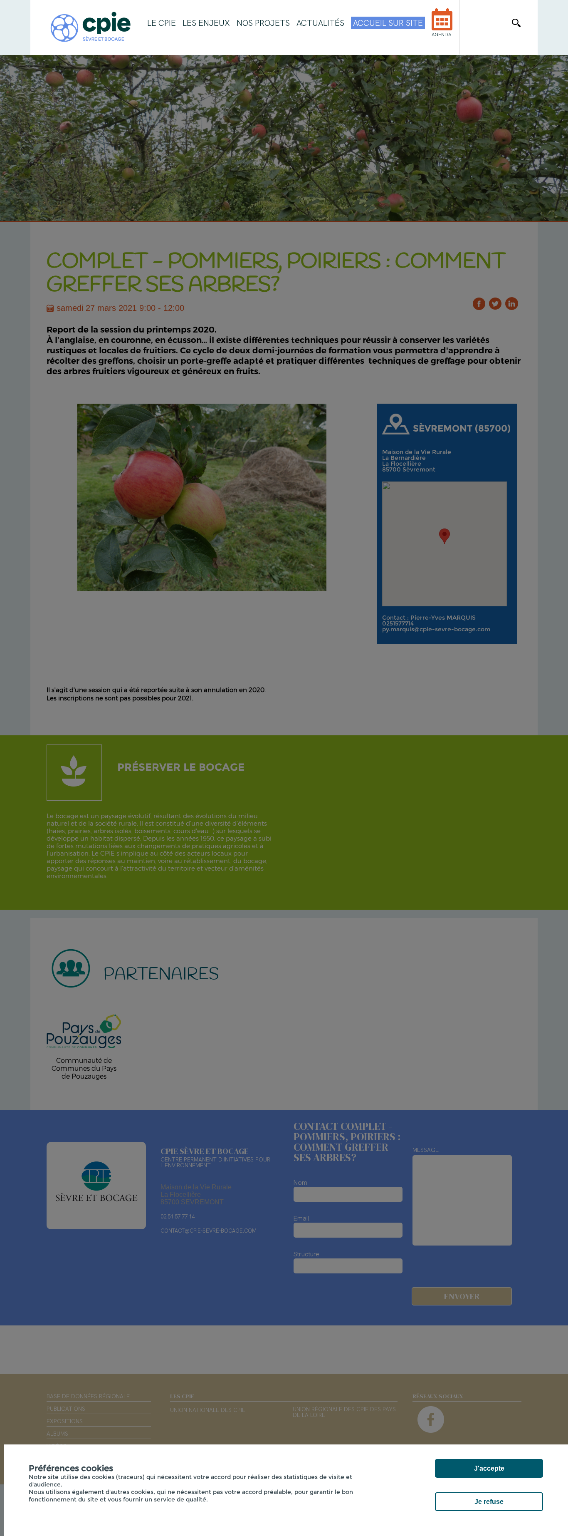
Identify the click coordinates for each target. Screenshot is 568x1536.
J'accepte (489, 1468)
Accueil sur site (388, 22)
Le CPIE (161, 23)
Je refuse (489, 1501)
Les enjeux (206, 23)
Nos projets (263, 23)
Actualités (320, 23)
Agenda (441, 34)
